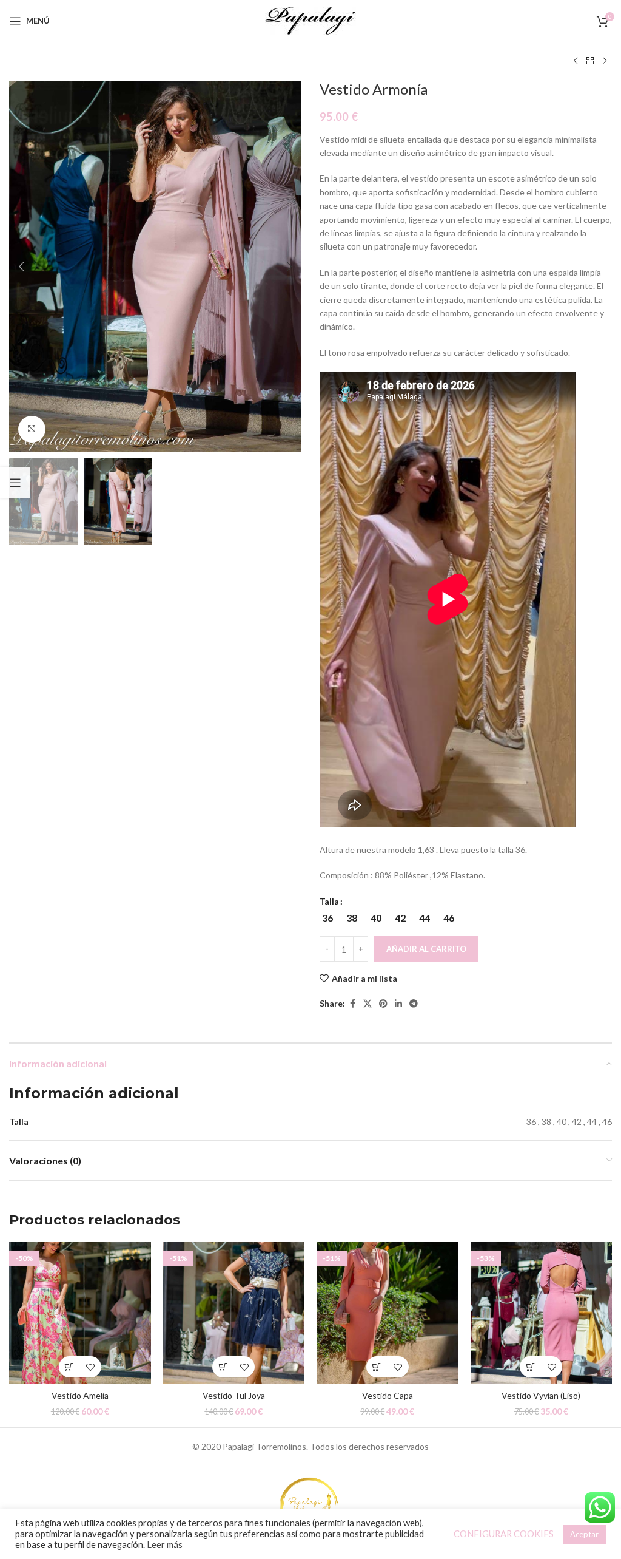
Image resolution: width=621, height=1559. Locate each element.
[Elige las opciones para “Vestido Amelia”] (69, 1366)
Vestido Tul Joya (234, 1395)
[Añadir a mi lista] (90, 1366)
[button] (21, 266)
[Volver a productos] (590, 61)
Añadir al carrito (426, 949)
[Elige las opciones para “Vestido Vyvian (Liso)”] (530, 1366)
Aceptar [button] (584, 1534)
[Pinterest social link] (383, 1004)
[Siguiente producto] (604, 61)
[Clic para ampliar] (31, 429)
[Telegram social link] (413, 1004)
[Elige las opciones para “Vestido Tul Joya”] (222, 1366)
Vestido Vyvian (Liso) (541, 1395)
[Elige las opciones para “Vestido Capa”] (377, 1366)
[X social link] (367, 1004)
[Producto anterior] (575, 61)
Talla (329, 901)
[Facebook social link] (352, 1004)
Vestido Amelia (80, 1395)
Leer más (165, 1545)
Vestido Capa (387, 1395)
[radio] (327, 918)
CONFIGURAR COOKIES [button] (504, 1534)
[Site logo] (310, 20)
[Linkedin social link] (398, 1004)
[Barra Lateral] (15, 482)
